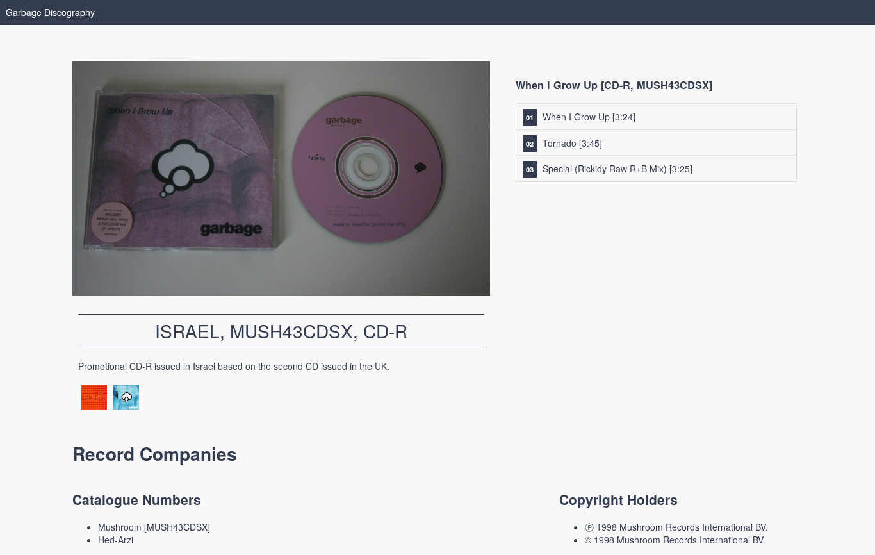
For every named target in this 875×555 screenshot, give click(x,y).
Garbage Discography (50, 12)
